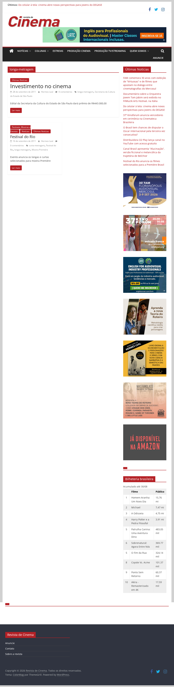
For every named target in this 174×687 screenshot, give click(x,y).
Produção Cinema (78, 50)
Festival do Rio (22, 136)
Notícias (22, 50)
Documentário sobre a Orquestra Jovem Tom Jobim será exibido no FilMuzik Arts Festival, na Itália (142, 97)
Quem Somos (138, 50)
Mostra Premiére (40, 149)
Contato (9, 648)
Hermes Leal (47, 91)
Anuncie (158, 57)
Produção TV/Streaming (110, 50)
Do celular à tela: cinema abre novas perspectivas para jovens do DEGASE (60, 4)
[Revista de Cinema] (11, 51)
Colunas (40, 50)
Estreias (58, 50)
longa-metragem (85, 91)
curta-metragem (37, 145)
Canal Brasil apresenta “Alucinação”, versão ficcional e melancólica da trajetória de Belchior (143, 152)
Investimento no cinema (40, 86)
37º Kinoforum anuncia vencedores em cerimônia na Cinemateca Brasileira (143, 118)
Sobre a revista (13, 654)
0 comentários (65, 91)
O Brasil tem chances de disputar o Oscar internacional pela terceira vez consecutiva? (144, 131)
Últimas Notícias (19, 80)
